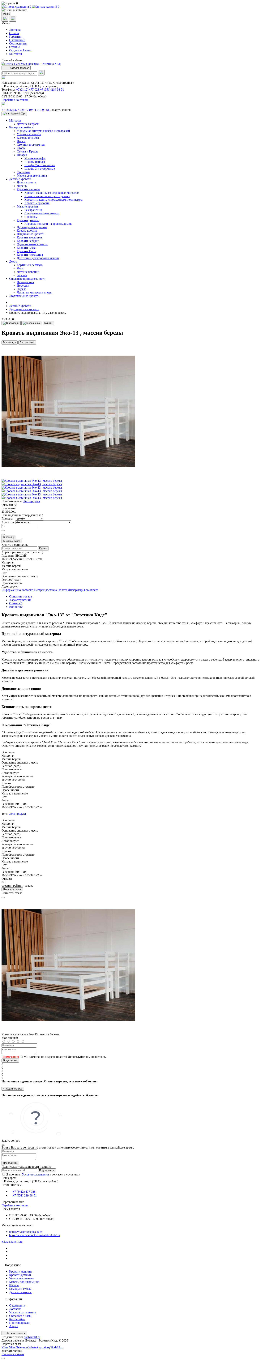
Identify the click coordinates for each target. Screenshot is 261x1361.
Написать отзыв (12, 889)
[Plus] (3, 530)
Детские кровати (20, 305)
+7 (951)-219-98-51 (52, 89)
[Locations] (5, 19)
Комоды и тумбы (20, 1288)
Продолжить (10, 1060)
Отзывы (14, 47)
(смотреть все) (34, 552)
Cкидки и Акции (20, 50)
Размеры (8, 518)
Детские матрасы (20, 1292)
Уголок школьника (21, 1278)
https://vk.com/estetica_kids (25, 1231)
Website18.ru (32, 1337)
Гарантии (15, 36)
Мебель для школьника (24, 1281)
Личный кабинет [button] (13, 60)
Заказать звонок (60, 109)
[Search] (41, 72)
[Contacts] (12, 19)
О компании (17, 40)
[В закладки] (11, 323)
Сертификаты (18, 43)
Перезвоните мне (13, 1202)
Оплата (14, 33)
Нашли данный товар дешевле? (22, 515)
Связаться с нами (20, 1315)
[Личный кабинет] (130, 10)
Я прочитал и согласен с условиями (43, 1174)
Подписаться (46, 1170)
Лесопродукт (31, 501)
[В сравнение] (31, 323)
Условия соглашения (35, 1174)
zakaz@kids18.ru (12, 1241)
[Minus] (3, 534)
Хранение (8, 522)
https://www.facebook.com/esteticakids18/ (34, 1235)
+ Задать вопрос (12, 1088)
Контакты (15, 53)
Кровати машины (20, 1271)
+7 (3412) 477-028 (28, 89)
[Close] (3, 897)
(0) (15, 504)
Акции (13, 1326)
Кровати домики (20, 1275)
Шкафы (14, 1285)
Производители (19, 1322)
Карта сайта (17, 1319)
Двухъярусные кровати (24, 309)
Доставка (15, 29)
